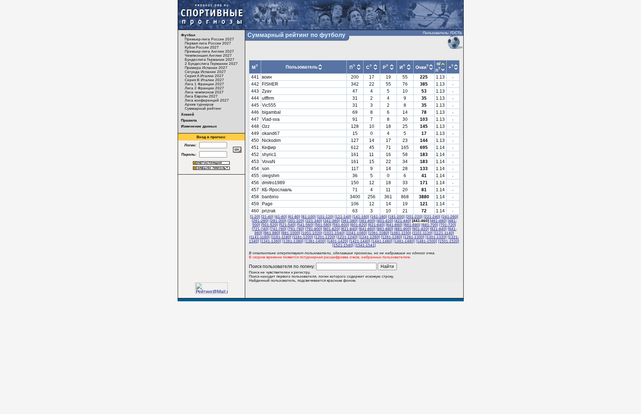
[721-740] (260, 229)
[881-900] (402, 229)
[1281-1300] (413, 237)
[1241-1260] (369, 237)
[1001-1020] (311, 233)
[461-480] (438, 221)
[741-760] (278, 229)
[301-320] (295, 221)
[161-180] (378, 217)
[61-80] (294, 217)
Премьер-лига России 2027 (209, 39)
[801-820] (331, 229)
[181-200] (396, 217)
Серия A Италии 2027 (204, 76)
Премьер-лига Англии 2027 (209, 51)
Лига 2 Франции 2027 (204, 88)
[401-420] (385, 221)
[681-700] (429, 225)
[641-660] (394, 225)
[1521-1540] (343, 245)
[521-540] (287, 225)
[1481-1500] (426, 241)
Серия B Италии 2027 (204, 80)
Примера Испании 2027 (206, 68)
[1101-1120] (422, 233)
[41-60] (281, 217)
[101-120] (325, 217)
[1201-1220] (324, 237)
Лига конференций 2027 (207, 100)
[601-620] (358, 225)
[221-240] (432, 217)
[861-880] (385, 229)
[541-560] (305, 225)
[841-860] (367, 229)
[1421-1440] (359, 241)
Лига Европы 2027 (201, 96)
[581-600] (340, 225)
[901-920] (420, 229)
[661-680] (412, 225)
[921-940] (438, 229)
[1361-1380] (292, 241)
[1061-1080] (378, 233)
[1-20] (255, 217)
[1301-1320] (436, 237)
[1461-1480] (404, 241)
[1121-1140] (444, 233)
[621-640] (376, 225)
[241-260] (449, 217)
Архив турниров (199, 104)
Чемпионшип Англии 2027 (208, 55)
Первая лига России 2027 (208, 43)
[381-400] (367, 221)
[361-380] (349, 221)
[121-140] (343, 217)
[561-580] (323, 225)
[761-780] (295, 229)
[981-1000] (290, 233)
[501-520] (269, 225)
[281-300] (278, 221)
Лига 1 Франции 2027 (204, 84)
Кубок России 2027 (202, 47)
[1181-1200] (302, 237)
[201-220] (414, 217)
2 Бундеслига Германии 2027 (211, 64)
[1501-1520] (448, 241)
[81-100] (308, 217)
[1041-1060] (356, 233)
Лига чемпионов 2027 (204, 92)
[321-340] (313, 221)
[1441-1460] (381, 241)
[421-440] (402, 221)
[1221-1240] (347, 237)
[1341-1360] (270, 241)
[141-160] (360, 217)
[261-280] (260, 221)
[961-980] (271, 233)
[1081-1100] (400, 233)
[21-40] (267, 217)
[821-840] (349, 229)
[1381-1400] (315, 241)
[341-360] (331, 221)
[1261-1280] (391, 237)
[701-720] (447, 225)
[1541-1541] (365, 245)
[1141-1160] (259, 237)
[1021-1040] (334, 233)
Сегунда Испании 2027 (205, 72)
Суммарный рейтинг (203, 108)
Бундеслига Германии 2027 (209, 59)
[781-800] (313, 229)
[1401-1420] (337, 241)
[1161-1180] (281, 237)
